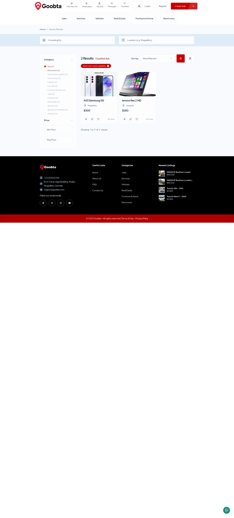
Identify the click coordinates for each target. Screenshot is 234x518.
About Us (96, 178)
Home (43, 29)
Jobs (64, 18)
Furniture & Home (144, 18)
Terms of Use (127, 218)
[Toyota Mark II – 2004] (162, 198)
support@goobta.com (54, 189)
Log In (148, 6)
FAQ (94, 184)
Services (81, 18)
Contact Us (97, 190)
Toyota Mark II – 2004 (176, 196)
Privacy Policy (141, 218)
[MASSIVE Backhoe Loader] (162, 174)
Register (163, 6)
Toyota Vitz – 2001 (175, 188)
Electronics (169, 18)
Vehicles (99, 18)
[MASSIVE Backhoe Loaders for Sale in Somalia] (162, 182)
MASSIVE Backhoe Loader (179, 172)
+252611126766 (51, 177)
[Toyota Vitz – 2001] (162, 190)
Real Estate (120, 18)
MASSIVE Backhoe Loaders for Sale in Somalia (179, 180)
